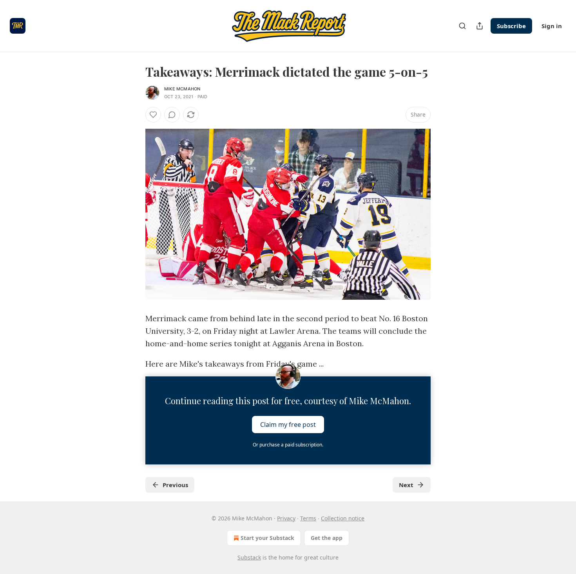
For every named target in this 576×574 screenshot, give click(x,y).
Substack (249, 557)
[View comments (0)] (172, 114)
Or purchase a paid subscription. (288, 444)
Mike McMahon (182, 89)
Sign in (552, 26)
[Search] (462, 26)
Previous (175, 485)
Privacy (286, 518)
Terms (308, 518)
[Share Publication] (479, 26)
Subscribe (511, 26)
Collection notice (342, 518)
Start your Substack (267, 538)
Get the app (326, 538)
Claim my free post (288, 424)
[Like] (153, 114)
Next (406, 485)
